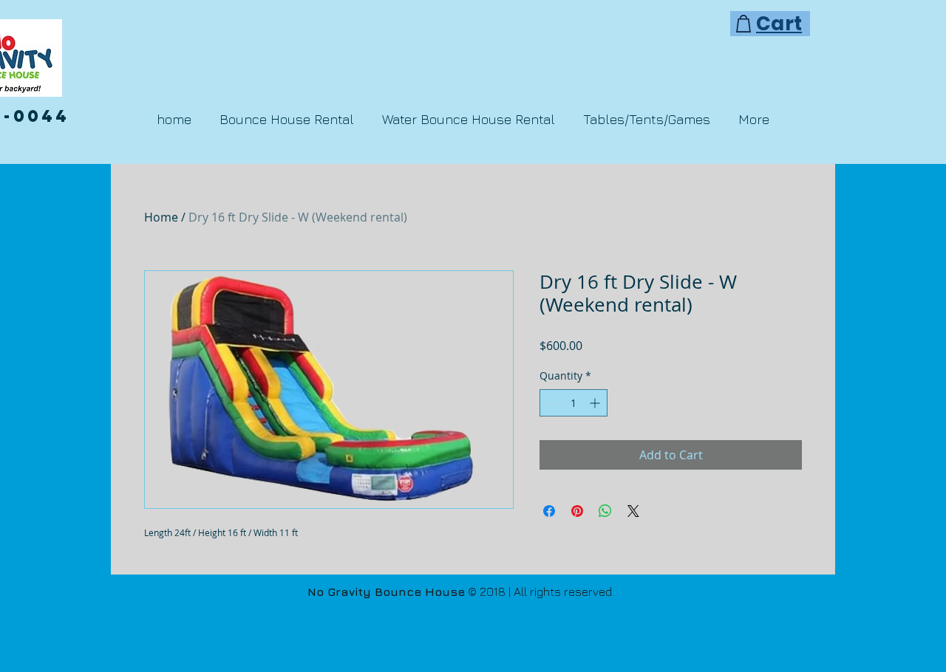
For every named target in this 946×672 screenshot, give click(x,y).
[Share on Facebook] (549, 511)
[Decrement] (551, 403)
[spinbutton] (573, 403)
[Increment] (596, 403)
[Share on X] (633, 511)
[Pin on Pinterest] (577, 511)
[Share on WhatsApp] (605, 511)
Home (161, 217)
